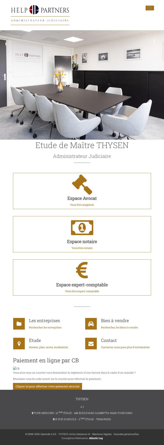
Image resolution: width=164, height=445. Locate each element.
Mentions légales (102, 434)
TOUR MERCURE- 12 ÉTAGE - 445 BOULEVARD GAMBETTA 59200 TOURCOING (82, 413)
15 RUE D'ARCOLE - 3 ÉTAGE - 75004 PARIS (82, 419)
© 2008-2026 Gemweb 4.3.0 (40, 434)
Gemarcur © (83, 434)
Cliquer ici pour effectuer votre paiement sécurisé (47, 386)
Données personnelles (126, 434)
